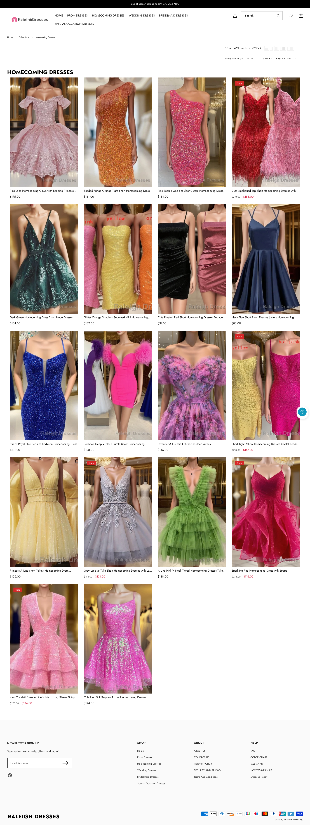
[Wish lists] (291, 16)
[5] (290, 48)
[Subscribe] (65, 763)
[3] (276, 48)
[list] (266, 48)
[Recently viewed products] (302, 412)
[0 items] (301, 16)
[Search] (278, 16)
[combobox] (261, 16)
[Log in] (235, 16)
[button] (302, 421)
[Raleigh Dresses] (30, 19)
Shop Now (173, 4)
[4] (283, 48)
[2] (271, 48)
